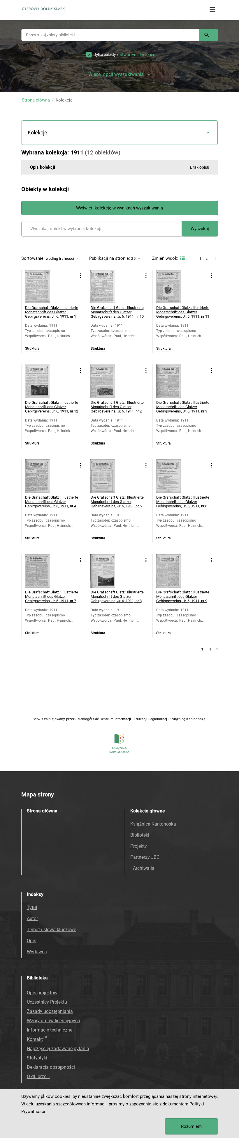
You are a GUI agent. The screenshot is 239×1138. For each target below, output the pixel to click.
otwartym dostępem (138, 54)
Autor (32, 918)
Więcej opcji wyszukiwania (116, 74)
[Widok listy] (182, 258)
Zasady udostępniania (50, 1011)
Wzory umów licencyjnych (53, 1020)
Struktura (32, 349)
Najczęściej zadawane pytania (58, 1048)
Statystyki (37, 1058)
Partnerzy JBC (144, 857)
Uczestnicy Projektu (47, 1002)
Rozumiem (191, 1126)
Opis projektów (42, 992)
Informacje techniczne (49, 1030)
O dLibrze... (38, 1076)
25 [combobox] (133, 258)
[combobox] (110, 35)
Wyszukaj (200, 228)
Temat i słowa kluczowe (51, 929)
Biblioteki (139, 835)
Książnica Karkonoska (153, 824)
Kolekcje (37, 132)
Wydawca (37, 951)
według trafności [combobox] (60, 258)
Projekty (138, 846)
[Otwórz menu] (212, 9)
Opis (31, 940)
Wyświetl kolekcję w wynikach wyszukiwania (119, 208)
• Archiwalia (142, 868)
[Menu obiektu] (80, 276)
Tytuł (32, 907)
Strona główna (36, 100)
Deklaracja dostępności (51, 1067)
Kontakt (35, 1039)
